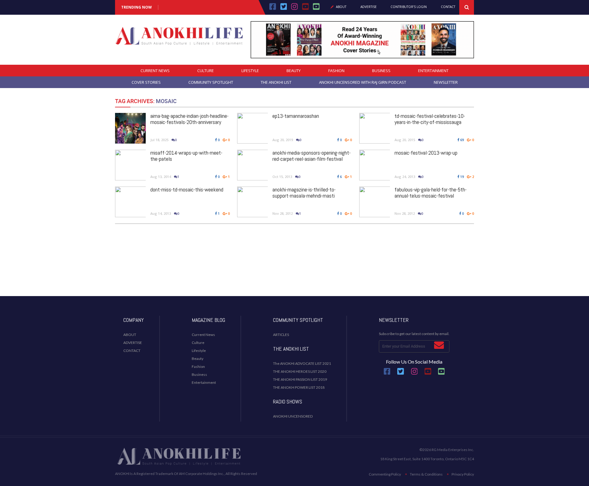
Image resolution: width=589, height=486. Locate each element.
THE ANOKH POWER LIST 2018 (299, 387)
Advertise (368, 7)
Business (381, 70)
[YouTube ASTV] (316, 8)
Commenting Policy (385, 474)
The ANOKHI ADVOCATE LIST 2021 (302, 363)
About (341, 7)
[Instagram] (294, 8)
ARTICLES (281, 334)
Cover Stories (146, 82)
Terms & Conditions (426, 474)
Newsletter (446, 82)
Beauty (294, 70)
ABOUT (129, 334)
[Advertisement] (294, 271)
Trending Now (136, 7)
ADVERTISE (132, 342)
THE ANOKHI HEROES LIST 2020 (299, 371)
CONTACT (132, 350)
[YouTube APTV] (306, 8)
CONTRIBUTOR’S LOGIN (409, 7)
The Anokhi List (276, 82)
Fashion (336, 70)
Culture (205, 70)
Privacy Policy (463, 474)
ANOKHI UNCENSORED (293, 416)
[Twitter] (283, 8)
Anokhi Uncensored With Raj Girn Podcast (362, 82)
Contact (448, 7)
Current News (155, 70)
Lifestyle (250, 70)
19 (461, 176)
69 (461, 139)
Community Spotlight (210, 82)
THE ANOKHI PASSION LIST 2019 (300, 379)
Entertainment (433, 70)
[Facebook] (272, 8)
